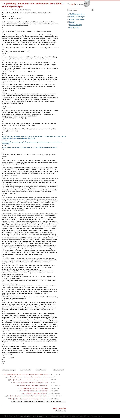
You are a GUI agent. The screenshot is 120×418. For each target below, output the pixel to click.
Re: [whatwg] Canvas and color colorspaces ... (33, 385)
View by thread (25, 370)
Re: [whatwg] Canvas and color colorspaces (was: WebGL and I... (27, 374)
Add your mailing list (24, 416)
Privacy (46, 416)
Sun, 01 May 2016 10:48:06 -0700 (21, 10)
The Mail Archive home (77, 14)
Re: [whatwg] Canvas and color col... (36, 393)
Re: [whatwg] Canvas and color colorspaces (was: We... (30, 380)
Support (39, 416)
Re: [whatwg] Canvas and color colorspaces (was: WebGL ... (28, 377)
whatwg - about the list (76, 19)
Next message (58, 370)
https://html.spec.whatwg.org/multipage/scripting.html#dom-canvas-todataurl (29, 147)
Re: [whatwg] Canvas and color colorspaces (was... (31, 383)
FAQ (33, 416)
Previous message (8, 370)
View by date (41, 370)
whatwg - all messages (77, 17)
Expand (72, 22)
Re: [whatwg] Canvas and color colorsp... (35, 388)
